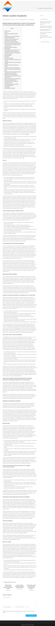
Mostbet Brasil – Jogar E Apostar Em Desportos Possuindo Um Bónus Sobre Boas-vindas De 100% (13, 76)
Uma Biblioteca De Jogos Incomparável (11, 84)
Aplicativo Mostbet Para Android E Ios (11, 81)
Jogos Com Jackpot (8, 55)
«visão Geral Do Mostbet (9, 85)
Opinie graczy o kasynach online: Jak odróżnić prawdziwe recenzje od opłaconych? (45, 23)
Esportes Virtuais (8, 30)
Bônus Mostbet (7, 48)
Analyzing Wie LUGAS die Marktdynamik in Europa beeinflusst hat (46, 37)
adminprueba (7, 19)
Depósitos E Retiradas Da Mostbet (11, 47)
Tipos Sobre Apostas (8, 54)
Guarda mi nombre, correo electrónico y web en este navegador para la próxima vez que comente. (19, 612)
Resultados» (7, 56)
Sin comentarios (31, 19)
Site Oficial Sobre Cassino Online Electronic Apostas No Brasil (8, 587)
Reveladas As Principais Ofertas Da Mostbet (12, 52)
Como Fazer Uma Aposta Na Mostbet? (11, 41)
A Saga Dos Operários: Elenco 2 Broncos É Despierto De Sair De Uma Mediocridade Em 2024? (13, 69)
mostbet (27, 134)
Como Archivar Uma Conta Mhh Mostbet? (12, 36)
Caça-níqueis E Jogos (8, 82)
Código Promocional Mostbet (10, 88)
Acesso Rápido (7, 86)
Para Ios (6, 32)
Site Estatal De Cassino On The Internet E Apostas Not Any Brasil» (31, 587)
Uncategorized (23, 19)
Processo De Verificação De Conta (11, 79)
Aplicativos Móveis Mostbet (9, 37)
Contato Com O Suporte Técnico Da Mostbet (12, 78)
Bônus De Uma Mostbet (9, 58)
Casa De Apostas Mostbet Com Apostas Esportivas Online (19, 586)
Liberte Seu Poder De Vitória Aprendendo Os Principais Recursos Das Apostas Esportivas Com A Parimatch (13, 44)
